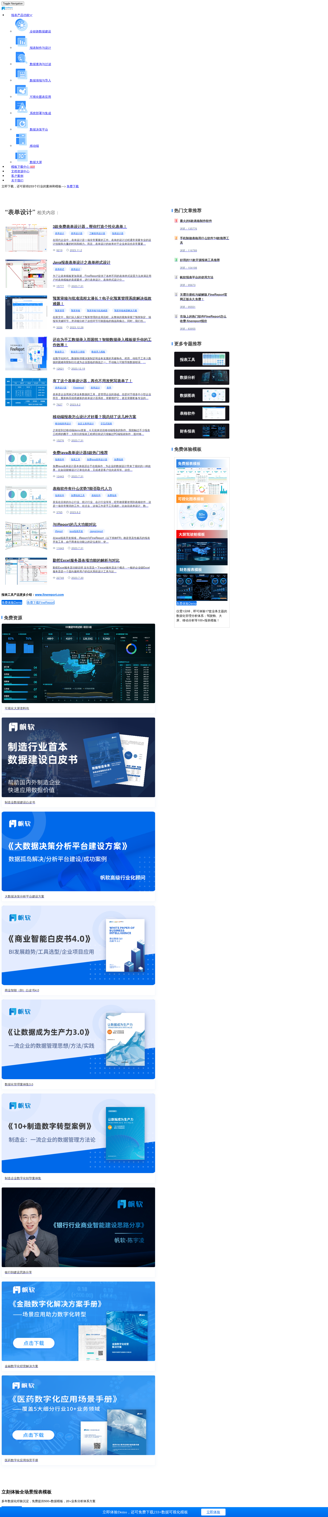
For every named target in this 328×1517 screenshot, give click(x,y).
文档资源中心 (20, 171)
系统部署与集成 (40, 113)
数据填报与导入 (40, 80)
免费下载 (73, 186)
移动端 (34, 145)
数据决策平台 (38, 129)
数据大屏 (35, 162)
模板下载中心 (23, 166)
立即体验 (213, 1512)
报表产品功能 (20, 15)
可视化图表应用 (40, 96)
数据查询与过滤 (40, 64)
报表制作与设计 (40, 47)
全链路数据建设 (40, 31)
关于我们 (17, 180)
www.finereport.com (49, 594)
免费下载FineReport (40, 602)
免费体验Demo (12, 602)
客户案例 (17, 175)
